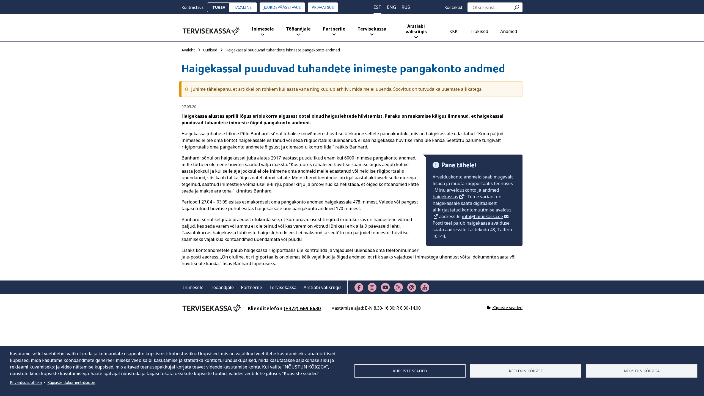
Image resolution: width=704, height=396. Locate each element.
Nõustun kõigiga (642, 370)
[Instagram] (372, 287)
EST (377, 7)
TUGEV (218, 7)
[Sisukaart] (425, 287)
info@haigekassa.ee (482, 216)
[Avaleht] (211, 30)
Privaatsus (323, 7)
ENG (391, 7)
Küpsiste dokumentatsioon (71, 382)
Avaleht (188, 50)
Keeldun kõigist (526, 370)
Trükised (479, 31)
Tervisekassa (372, 29)
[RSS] (398, 287)
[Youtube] (385, 287)
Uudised (210, 50)
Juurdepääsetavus (282, 7)
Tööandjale (298, 29)
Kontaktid (453, 7)
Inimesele (263, 29)
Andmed (508, 31)
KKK (453, 31)
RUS (406, 7)
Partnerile (334, 29)
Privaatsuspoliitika (26, 382)
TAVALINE (243, 7)
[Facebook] (359, 287)
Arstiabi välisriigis (416, 29)
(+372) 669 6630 (302, 308)
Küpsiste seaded (410, 370)
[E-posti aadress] (411, 287)
